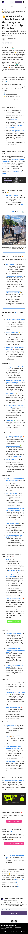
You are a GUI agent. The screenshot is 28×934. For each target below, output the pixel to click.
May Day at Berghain (11, 459)
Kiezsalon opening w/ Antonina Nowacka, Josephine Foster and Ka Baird (15, 650)
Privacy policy (9, 927)
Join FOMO (14, 119)
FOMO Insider (18, 879)
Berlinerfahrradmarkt (11, 682)
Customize (14, 931)
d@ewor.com (11, 570)
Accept (5, 931)
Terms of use (18, 927)
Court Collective (10, 725)
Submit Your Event (14, 821)
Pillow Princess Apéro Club (13, 707)
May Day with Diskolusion (13, 446)
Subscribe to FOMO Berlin (14, 843)
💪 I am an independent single (12, 96)
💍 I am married (8, 92)
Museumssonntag (10, 761)
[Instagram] (15, 921)
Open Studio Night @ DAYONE (14, 276)
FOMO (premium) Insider (17, 130)
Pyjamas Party (9, 420)
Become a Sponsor (14, 621)
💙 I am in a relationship (10, 94)
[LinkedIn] (12, 921)
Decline (22, 931)
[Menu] (24, 2)
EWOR (7, 559)
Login (12, 2)
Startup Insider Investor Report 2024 (14, 780)
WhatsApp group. (17, 456)
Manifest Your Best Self (12, 332)
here (19, 570)
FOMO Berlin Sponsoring (12, 195)
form (22, 204)
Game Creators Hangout (12, 523)
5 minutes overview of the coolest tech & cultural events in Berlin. (12, 7)
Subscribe (19, 2)
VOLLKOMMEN (10, 264)
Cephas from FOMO (11, 38)
